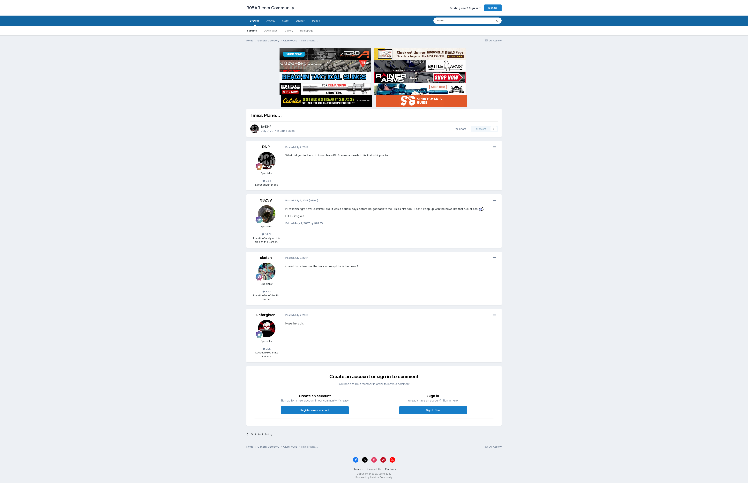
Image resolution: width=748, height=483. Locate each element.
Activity (270, 20)
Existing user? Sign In (464, 8)
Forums (252, 30)
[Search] (497, 21)
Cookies (390, 469)
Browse (254, 20)
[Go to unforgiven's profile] (266, 328)
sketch (266, 258)
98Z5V (266, 200)
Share (462, 128)
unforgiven (265, 315)
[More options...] (494, 147)
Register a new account (315, 410)
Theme (357, 469)
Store (285, 20)
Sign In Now (433, 410)
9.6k (268, 180)
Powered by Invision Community (374, 477)
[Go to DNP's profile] (254, 128)
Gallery (289, 30)
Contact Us (374, 469)
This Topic (481, 20)
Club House (287, 130)
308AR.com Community (270, 7)
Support (300, 20)
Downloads (271, 30)
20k (268, 348)
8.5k (268, 291)
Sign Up (492, 7)
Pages (316, 20)
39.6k (268, 234)
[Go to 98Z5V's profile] (266, 214)
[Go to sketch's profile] (266, 271)
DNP (268, 126)
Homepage (306, 30)
